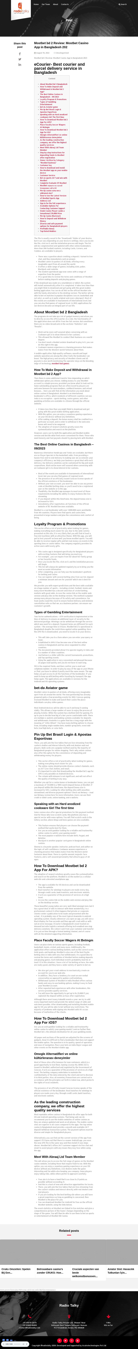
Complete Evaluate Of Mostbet (53, 183)
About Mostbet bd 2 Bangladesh (53, 84)
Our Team (46, 4)
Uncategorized (62, 53)
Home (36, 4)
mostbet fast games (60, 363)
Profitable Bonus (47, 228)
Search (123, 4)
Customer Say (46, 165)
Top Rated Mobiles (48, 231)
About (55, 4)
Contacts (65, 4)
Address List (45, 201)
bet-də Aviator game (49, 107)
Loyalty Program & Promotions (53, 99)
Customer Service (47, 175)
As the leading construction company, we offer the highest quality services (53, 142)
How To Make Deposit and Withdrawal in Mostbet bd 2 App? (52, 89)
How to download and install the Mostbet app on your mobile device (53, 170)
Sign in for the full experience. (53, 203)
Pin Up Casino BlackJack (50, 216)
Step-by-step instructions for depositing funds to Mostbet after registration (52, 155)
